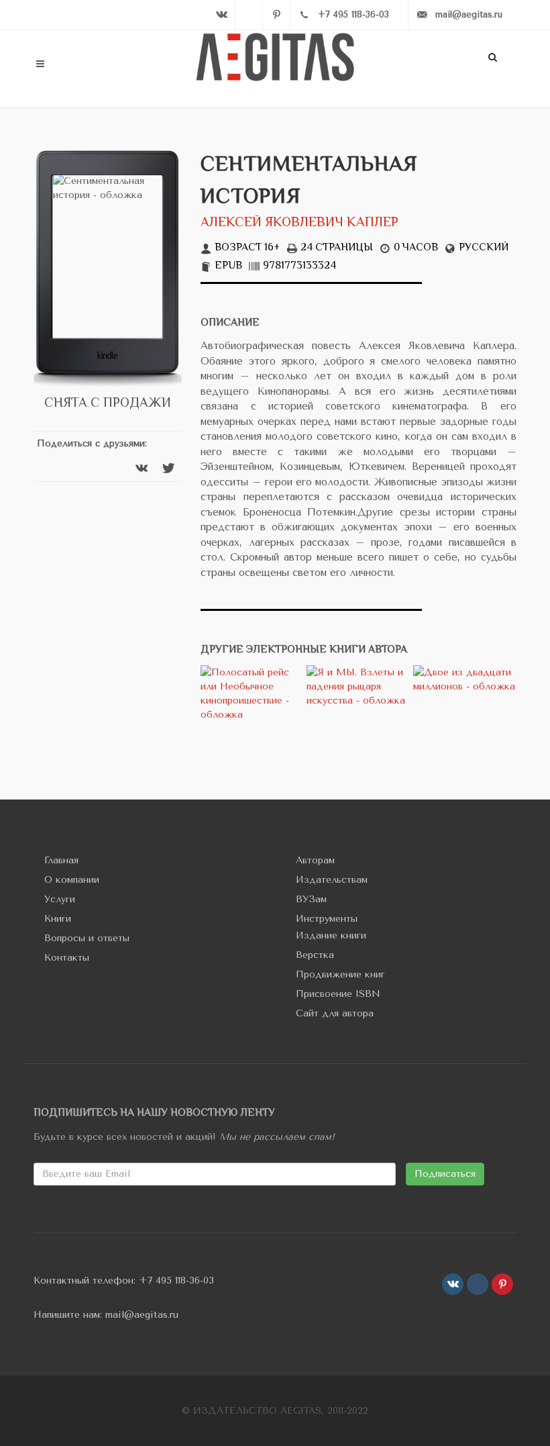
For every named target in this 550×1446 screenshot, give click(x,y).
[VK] (221, 15)
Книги (57, 918)
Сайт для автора (335, 1013)
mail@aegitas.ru (141, 1314)
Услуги (59, 899)
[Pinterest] (276, 15)
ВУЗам (311, 899)
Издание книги (331, 935)
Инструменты (327, 918)
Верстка (315, 955)
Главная (61, 860)
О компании (71, 879)
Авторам (315, 860)
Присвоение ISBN (338, 994)
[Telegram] (248, 15)
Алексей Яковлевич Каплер (299, 223)
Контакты (66, 957)
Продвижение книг (340, 974)
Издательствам (332, 879)
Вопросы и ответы (86, 938)
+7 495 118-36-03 (176, 1280)
